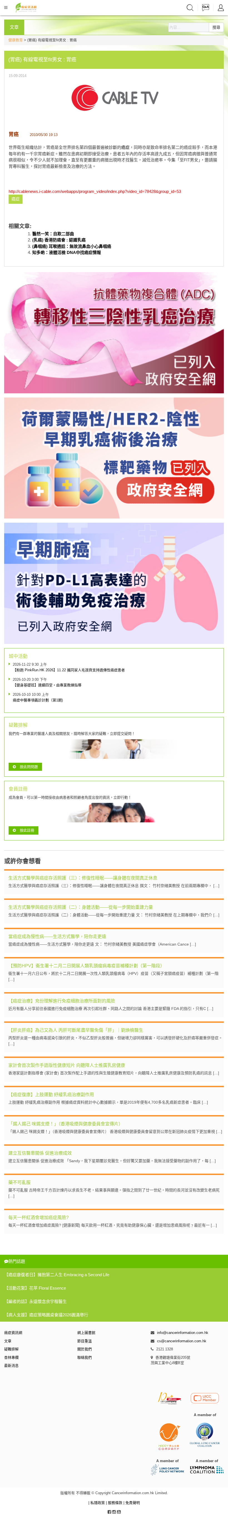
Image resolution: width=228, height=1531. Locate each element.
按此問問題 (29, 767)
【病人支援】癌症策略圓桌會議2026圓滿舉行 (46, 1314)
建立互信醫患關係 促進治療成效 (40, 1153)
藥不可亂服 (19, 1182)
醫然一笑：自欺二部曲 (53, 233)
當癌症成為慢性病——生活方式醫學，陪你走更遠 (57, 936)
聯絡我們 (84, 1357)
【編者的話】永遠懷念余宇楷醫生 (35, 1301)
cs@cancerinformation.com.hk (181, 1341)
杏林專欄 (11, 1357)
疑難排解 (11, 1349)
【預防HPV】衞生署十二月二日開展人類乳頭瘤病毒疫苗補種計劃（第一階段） (86, 965)
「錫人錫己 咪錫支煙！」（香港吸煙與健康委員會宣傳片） (65, 1123)
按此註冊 (27, 830)
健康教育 (15, 40)
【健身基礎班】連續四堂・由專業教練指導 (47, 685)
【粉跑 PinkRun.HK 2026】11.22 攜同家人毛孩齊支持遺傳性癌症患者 (69, 670)
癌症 (125, 147)
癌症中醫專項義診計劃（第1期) (38, 700)
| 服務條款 (114, 1503)
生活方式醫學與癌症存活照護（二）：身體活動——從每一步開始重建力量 (80, 907)
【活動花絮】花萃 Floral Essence (35, 1288)
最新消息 (11, 1365)
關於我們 (84, 1349)
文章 (7, 1341)
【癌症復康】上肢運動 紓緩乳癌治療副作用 (51, 1094)
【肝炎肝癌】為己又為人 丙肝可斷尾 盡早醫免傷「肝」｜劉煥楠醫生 (75, 1030)
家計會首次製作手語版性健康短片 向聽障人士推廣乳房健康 (66, 1065)
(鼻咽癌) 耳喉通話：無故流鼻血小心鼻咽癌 (71, 246)
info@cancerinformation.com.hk (182, 1333)
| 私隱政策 (97, 1503)
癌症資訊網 (13, 1333)
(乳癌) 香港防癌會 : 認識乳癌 (59, 240)
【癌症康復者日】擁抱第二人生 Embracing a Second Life (56, 1274)
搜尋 (216, 27)
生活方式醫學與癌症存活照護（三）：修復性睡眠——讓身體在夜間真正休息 (82, 878)
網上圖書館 (86, 1333)
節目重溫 (84, 1341)
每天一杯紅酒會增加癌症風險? (38, 1217)
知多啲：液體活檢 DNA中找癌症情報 (66, 252)
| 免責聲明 (131, 1503)
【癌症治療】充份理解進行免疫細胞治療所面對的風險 (61, 1001)
